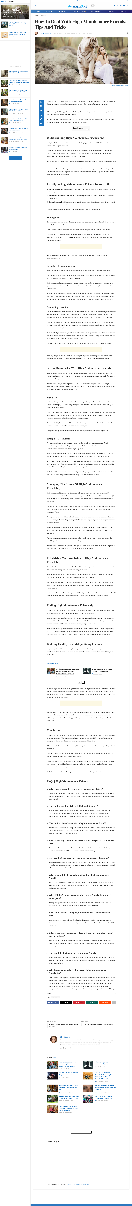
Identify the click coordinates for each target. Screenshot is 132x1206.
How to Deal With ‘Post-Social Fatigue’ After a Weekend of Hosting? (17, 34)
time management (87, 715)
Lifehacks (62, 11)
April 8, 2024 (97, 674)
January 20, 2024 (102, 1081)
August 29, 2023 (101, 1112)
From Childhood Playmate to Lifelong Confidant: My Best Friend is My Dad (68, 1108)
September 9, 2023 (66, 1100)
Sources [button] (49, 993)
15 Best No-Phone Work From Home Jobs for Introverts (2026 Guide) (17, 23)
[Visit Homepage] (78, 5)
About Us (123, 11)
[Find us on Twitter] (117, 5)
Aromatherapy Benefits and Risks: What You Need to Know (18, 119)
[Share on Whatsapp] (41, 115)
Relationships (96, 11)
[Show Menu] (35, 5)
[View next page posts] (83, 682)
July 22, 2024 (61, 676)
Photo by (114, 85)
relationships (55, 997)
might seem (68, 464)
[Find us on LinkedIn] (127, 6)
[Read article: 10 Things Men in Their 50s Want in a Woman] (52, 1120)
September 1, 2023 (66, 1112)
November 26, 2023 (66, 1092)
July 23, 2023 (58, 33)
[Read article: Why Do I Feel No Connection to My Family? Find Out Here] (52, 1099)
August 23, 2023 (101, 1125)
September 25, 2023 (102, 1092)
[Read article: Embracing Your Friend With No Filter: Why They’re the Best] (52, 1088)
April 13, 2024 (64, 1077)
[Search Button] (127, 1)
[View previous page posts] (79, 682)
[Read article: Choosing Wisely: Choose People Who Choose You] (88, 1099)
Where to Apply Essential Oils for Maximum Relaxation (18, 129)
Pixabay (126, 85)
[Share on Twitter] (41, 106)
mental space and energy (71, 430)
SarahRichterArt (119, 85)
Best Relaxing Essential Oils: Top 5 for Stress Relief (18, 148)
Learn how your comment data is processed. (78, 1184)
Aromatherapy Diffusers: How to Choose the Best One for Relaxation (19, 81)
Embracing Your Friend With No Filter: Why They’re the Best (68, 1087)
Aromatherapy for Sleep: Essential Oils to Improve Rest (18, 72)
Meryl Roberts (45, 33)
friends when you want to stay (86, 373)
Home (38, 11)
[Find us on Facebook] (114, 6)
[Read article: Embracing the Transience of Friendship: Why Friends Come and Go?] (88, 1109)
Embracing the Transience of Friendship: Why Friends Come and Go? (105, 1108)
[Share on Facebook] (41, 102)
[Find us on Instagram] (120, 6)
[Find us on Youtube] (124, 6)
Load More (15, 158)
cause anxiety (91, 325)
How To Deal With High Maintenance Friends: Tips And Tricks (13, 12)
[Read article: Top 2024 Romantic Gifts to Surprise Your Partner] (52, 1075)
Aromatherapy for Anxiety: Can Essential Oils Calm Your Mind (18, 91)
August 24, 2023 (65, 1121)
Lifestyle (49, 11)
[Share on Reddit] (41, 119)
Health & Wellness (78, 11)
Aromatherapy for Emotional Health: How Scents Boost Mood (18, 138)
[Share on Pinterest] (41, 110)
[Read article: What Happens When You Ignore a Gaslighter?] (87, 671)
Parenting (110, 11)
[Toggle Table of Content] (86, 128)
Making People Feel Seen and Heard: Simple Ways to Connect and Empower (67, 671)
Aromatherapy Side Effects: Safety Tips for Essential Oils (18, 110)
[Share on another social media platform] (41, 123)
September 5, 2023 (102, 1100)
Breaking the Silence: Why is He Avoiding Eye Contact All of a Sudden (105, 1087)
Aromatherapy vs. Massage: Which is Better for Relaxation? (18, 100)
